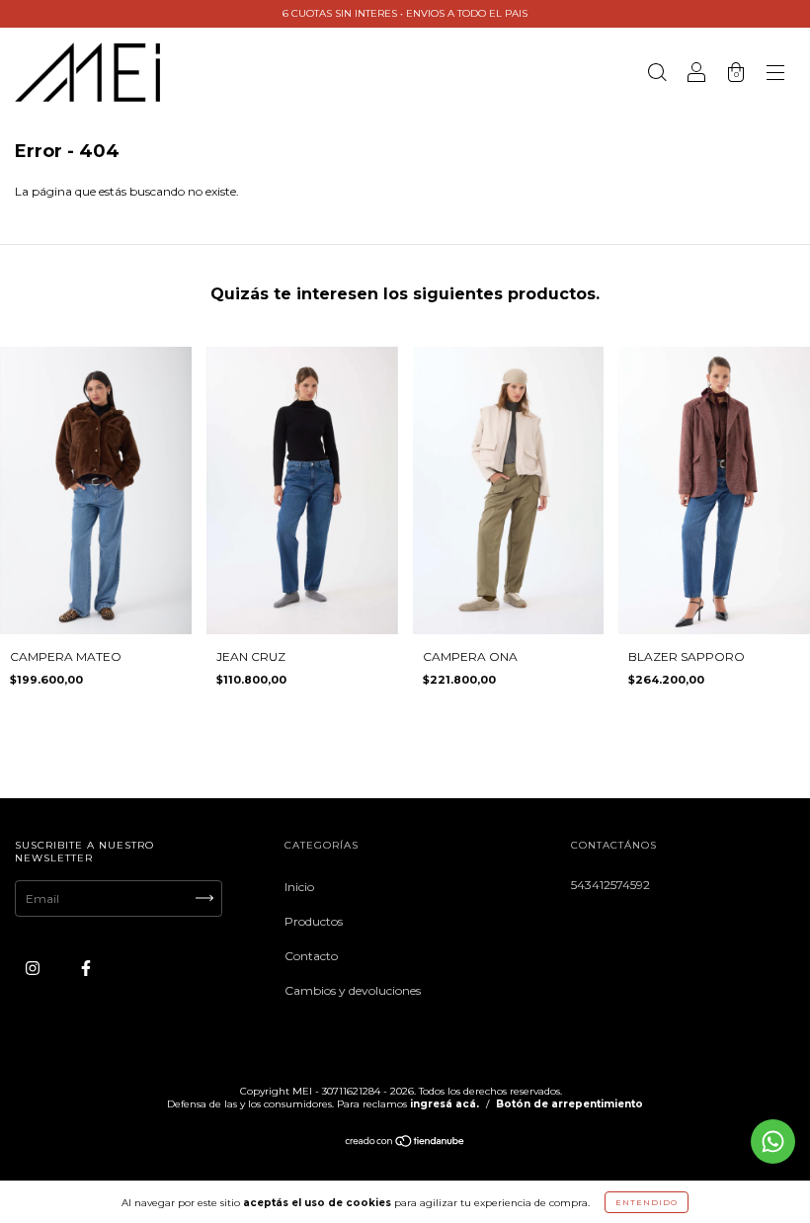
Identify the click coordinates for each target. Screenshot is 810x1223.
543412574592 (610, 884)
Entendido (646, 1202)
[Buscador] (657, 74)
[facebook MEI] (86, 967)
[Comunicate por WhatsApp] (773, 1141)
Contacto (311, 955)
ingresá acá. (444, 1104)
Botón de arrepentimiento (569, 1104)
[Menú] (775, 74)
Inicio (299, 886)
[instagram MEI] (34, 967)
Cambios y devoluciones (352, 990)
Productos (313, 921)
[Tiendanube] (405, 1143)
